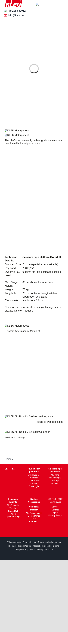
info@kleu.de (16, 15)
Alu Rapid (34, 478)
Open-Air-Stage (13, 516)
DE (6, 469)
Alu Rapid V (33, 475)
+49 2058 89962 (16, 10)
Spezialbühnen (35, 549)
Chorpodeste (20, 549)
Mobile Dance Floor (34, 517)
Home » (9, 459)
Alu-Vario (55, 475)
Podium (27, 546)
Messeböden (39, 546)
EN (13, 469)
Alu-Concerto (13, 505)
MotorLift (55, 483)
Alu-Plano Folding (34, 513)
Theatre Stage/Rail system (13, 511)
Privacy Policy (55, 515)
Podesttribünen (29, 542)
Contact (55, 510)
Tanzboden (48, 549)
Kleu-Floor (34, 521)
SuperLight (34, 486)
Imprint (55, 512)
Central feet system (34, 482)
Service (55, 507)
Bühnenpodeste (14, 542)
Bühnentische (44, 542)
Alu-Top (55, 480)
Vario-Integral (55, 478)
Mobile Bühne (52, 546)
